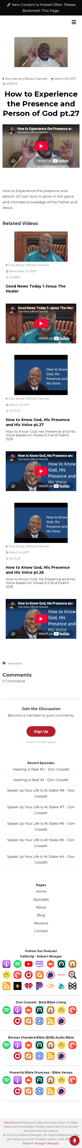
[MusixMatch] (72, 989)
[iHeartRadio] (29, 989)
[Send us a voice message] (74, 1140)
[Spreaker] (18, 989)
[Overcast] (72, 967)
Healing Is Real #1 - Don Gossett (41, 780)
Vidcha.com (12, 1122)
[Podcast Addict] (39, 977)
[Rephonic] (61, 989)
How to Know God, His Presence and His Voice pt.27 (38, 422)
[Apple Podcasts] (6, 967)
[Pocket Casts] (18, 977)
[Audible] (51, 989)
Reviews (41, 923)
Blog (41, 915)
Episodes (41, 899)
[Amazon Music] (39, 967)
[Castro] (61, 967)
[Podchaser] (51, 977)
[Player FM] (29, 977)
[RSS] (6, 989)
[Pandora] (39, 989)
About (41, 907)
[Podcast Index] (61, 977)
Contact (41, 931)
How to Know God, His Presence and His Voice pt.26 (38, 569)
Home (41, 891)
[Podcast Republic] (39, 1024)
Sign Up (41, 731)
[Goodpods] (6, 977)
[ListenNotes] (72, 977)
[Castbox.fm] (51, 967)
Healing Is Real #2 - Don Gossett (41, 769)
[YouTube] (29, 967)
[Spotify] (18, 967)
